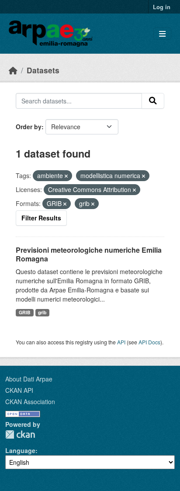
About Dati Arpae (28, 378)
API (121, 342)
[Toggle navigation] (162, 33)
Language (20, 450)
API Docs (149, 342)
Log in (161, 7)
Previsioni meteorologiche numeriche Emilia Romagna (89, 254)
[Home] (13, 70)
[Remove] (66, 175)
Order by (29, 126)
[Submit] (153, 101)
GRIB (25, 312)
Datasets (43, 70)
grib (42, 312)
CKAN (20, 434)
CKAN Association (30, 401)
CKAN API (19, 390)
